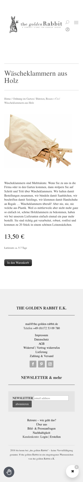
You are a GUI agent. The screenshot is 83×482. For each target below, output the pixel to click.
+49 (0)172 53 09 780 (46, 328)
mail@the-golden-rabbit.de (41, 324)
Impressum (41, 335)
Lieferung (41, 352)
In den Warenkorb (18, 263)
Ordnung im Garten (23, 99)
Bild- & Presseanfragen (41, 428)
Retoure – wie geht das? (41, 420)
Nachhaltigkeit (41, 433)
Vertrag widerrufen (48, 348)
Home (7, 99)
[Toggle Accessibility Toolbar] (9, 472)
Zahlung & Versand (41, 356)
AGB (41, 344)
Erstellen (55, 437)
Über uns (41, 424)
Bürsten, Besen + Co (47, 99)
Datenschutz (41, 339)
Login (44, 437)
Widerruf (28, 348)
